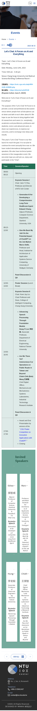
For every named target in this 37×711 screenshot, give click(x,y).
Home (4, 39)
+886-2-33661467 (17, 689)
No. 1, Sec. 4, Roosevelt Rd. (18, 682)
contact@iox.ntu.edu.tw (19, 695)
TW (30, 3)
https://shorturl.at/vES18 (19, 90)
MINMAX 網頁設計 (25, 706)
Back (8, 45)
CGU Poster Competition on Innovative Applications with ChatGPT (25, 435)
